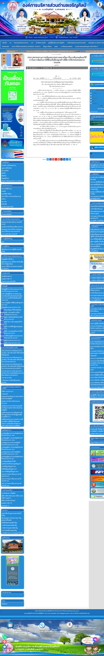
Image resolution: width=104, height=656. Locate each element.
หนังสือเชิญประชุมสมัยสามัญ (9, 522)
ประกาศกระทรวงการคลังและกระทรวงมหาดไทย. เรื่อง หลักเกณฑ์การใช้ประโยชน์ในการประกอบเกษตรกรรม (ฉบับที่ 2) (13, 366)
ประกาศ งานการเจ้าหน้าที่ (8, 281)
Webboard (5, 46)
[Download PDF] (51, 68)
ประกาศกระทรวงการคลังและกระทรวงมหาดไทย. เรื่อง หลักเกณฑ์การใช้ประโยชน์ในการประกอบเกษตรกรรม (13, 359)
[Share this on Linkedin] (67, 159)
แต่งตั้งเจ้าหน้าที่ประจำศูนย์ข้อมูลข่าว (11, 464)
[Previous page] (27, 68)
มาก (93, 96)
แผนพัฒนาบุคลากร (7, 276)
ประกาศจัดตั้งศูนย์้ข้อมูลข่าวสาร (10, 471)
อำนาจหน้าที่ (5, 170)
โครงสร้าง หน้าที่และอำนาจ (9, 165)
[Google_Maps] (4, 641)
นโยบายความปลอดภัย (50, 613)
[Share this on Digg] (64, 159)
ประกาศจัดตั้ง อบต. (7, 189)
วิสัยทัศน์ (4, 176)
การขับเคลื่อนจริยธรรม (96, 209)
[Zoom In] (41, 68)
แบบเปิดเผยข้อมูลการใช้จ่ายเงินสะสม (11, 310)
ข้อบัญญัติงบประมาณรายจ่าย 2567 (11, 340)
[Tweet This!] (48, 159)
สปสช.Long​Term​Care (7, 391)
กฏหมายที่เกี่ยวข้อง (7, 168)
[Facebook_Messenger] (4, 647)
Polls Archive (94, 111)
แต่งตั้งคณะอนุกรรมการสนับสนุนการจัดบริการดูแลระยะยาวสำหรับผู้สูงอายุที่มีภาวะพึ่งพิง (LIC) (12, 415)
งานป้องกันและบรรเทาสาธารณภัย (76, 43)
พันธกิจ (4, 173)
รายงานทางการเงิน (7, 378)
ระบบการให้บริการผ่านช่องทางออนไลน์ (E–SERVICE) (26, 46)
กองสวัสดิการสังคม (6, 194)
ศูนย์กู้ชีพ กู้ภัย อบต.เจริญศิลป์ (56, 43)
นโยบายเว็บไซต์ (74, 613)
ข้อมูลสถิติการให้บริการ (8, 259)
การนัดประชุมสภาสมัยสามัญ (9, 525)
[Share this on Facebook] (50, 159)
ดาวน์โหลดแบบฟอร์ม (66, 46)
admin (57, 65)
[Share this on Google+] (53, 159)
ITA (10, 43)
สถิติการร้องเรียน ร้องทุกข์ (8, 500)
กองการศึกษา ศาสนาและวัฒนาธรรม (11, 196)
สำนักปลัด (4, 204)
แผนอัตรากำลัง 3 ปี (7, 279)
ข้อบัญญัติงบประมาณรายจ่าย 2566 (11, 343)
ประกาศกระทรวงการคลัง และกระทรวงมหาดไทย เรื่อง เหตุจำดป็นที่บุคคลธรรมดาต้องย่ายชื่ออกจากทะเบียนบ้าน (13, 373)
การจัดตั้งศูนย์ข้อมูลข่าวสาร (9, 466)
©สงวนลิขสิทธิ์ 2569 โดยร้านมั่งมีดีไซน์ (34, 613)
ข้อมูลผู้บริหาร (5, 178)
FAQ (88, 613)
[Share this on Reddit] (59, 159)
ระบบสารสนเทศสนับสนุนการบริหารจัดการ (86, 46)
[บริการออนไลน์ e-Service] (2, 318)
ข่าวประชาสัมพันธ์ (57, 54)
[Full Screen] (54, 68)
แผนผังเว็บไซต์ (82, 613)
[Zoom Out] (39, 68)
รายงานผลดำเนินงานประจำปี (9, 234)
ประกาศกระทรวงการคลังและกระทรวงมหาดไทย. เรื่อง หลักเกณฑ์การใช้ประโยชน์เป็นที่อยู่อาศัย (13, 353)
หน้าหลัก (4, 43)
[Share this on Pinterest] (56, 159)
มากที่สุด (94, 93)
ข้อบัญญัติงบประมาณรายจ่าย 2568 (11, 307)
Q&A (3, 242)
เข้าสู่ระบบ (4, 604)
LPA (32, 43)
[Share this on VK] (61, 159)
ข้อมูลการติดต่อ (47, 46)
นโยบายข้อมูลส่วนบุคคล (63, 613)
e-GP (2, 326)
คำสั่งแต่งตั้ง (93, 356)
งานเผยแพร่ (5, 394)
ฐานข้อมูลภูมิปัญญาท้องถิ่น (9, 461)
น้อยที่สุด (94, 103)
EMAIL (56, 46)
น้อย (93, 101)
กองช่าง (4, 199)
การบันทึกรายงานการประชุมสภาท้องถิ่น (12, 533)
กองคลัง (4, 191)
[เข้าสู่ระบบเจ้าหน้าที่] (2, 334)
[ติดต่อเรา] (2, 330)
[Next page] (30, 68)
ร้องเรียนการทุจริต (41, 43)
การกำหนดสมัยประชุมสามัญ (9, 530)
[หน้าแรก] (2, 314)
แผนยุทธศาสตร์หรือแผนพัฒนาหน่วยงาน (12, 227)
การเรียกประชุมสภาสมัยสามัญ (10, 528)
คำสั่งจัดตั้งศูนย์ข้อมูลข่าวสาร (9, 469)
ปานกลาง (94, 98)
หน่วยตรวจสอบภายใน (7, 207)
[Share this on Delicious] (70, 159)
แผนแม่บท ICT (5, 505)
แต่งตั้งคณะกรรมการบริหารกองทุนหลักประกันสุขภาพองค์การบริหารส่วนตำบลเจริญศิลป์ (12, 408)
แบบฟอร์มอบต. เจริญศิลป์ (8, 493)
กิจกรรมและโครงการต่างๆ (21, 43)
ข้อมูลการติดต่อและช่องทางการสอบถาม (12, 181)
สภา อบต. (4, 201)
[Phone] (4, 636)
